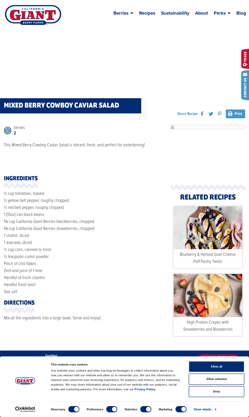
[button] (202, 114)
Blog (241, 13)
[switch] (111, 409)
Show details (202, 409)
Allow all (216, 366)
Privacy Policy (145, 389)
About (201, 13)
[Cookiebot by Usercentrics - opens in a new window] (25, 409)
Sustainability (175, 13)
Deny (216, 391)
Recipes (147, 13)
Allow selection (216, 379)
